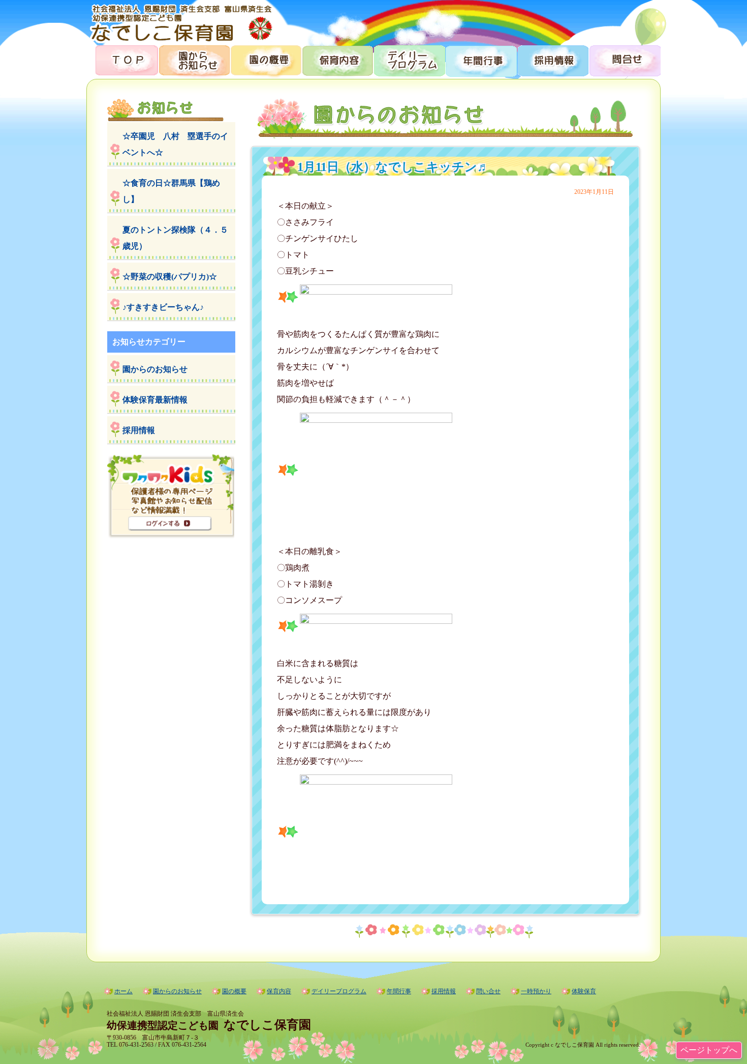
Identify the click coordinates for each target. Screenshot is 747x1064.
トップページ (122, 60)
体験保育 (584, 991)
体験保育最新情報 (155, 399)
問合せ (624, 60)
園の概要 (265, 60)
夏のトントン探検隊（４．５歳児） (175, 237)
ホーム (123, 991)
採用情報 (552, 60)
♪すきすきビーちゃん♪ (163, 307)
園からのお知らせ (194, 60)
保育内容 (337, 60)
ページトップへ (708, 1050)
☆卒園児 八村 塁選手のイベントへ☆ (175, 144)
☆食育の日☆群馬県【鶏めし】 (171, 191)
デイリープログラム (409, 60)
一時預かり (536, 991)
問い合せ (488, 991)
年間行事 (480, 60)
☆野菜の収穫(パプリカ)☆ (169, 276)
